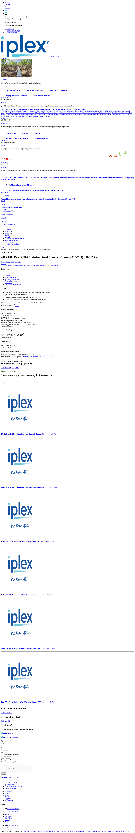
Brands (3, 140)
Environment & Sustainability (14, 786)
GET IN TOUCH (6, 713)
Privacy (7, 821)
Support (3, 162)
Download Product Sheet (14, 262)
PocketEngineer (12, 32)
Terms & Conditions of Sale (120, 831)
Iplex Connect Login (13, 31)
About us (7, 814)
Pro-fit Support (9, 800)
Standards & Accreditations (49, 265)
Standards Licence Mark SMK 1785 (33, 357)
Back (2, 247)
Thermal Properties (11, 281)
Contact (3, 218)
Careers (7, 820)
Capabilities (4, 58)
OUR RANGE (5, 721)
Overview (4, 265)
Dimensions (37, 265)
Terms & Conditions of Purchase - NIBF (99, 831)
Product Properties (13, 265)
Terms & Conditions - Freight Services (48, 831)
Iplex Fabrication (10, 785)
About (3, 201)
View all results (9, 29)
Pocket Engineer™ (7, 211)
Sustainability (5, 192)
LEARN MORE (6, 368)
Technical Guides (10, 788)
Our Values (8, 818)
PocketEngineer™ (10, 242)
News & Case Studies (11, 783)
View (17, 306)
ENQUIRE (15, 368)
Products (3, 97)
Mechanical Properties (26, 265)
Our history (8, 816)
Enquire (3, 262)
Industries (4, 118)
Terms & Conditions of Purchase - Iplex (73, 831)
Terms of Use (26, 831)
